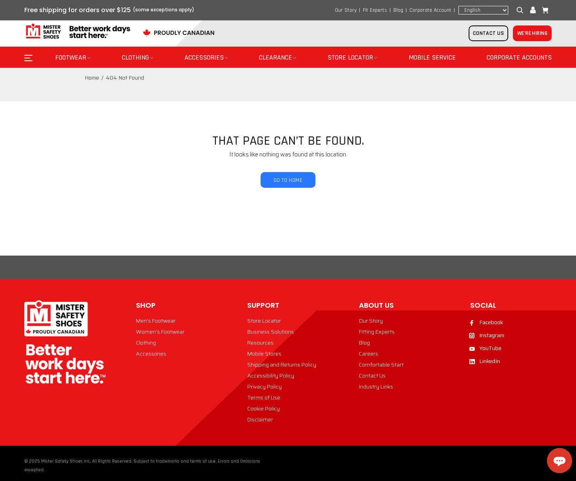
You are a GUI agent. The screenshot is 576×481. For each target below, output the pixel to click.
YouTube (490, 348)
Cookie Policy (263, 408)
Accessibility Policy (270, 375)
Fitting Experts (377, 331)
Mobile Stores (264, 353)
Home (92, 77)
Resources (260, 342)
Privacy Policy (264, 386)
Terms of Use (263, 397)
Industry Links (376, 386)
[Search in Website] (521, 10)
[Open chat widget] (559, 460)
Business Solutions (270, 331)
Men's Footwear (156, 320)
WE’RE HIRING (532, 33)
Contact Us (372, 375)
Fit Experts (375, 10)
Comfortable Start (381, 364)
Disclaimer (260, 419)
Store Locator (264, 320)
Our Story (346, 10)
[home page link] (77, 31)
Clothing (146, 342)
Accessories (151, 353)
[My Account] (533, 10)
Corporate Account (430, 10)
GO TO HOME (288, 180)
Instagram (491, 335)
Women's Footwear (160, 331)
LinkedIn (489, 361)
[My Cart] (543, 10)
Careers (368, 353)
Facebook (491, 322)
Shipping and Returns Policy (281, 364)
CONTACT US (488, 33)
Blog (398, 10)
